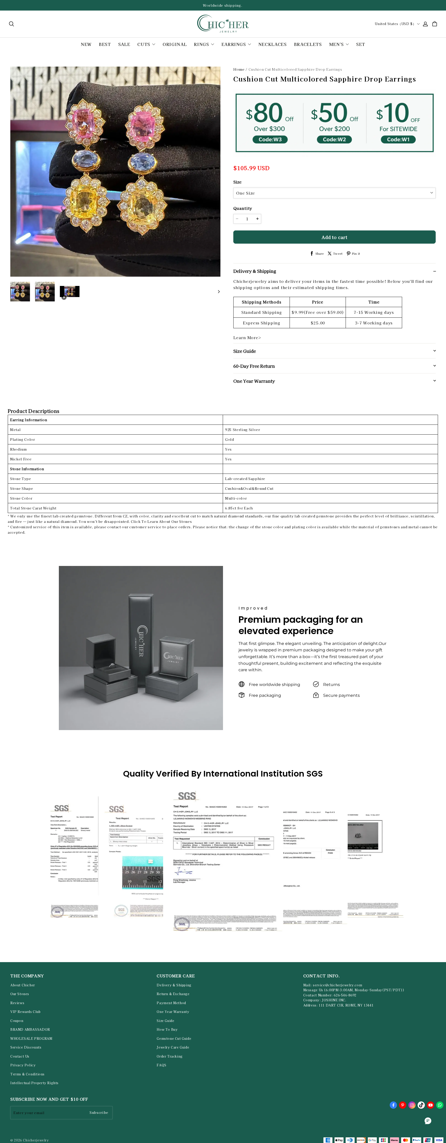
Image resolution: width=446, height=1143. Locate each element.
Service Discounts (25, 1047)
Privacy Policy (23, 1065)
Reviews (17, 1003)
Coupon (16, 1020)
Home (239, 69)
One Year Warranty (173, 1011)
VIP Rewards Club (25, 1011)
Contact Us (19, 1056)
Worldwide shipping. (223, 5)
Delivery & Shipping (174, 985)
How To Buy (167, 1029)
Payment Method (171, 1003)
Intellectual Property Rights (34, 1083)
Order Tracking (170, 1056)
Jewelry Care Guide (173, 1047)
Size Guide (165, 1020)
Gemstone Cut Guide (174, 1038)
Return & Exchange (173, 994)
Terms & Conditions (27, 1074)
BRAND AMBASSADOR (30, 1029)
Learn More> (247, 337)
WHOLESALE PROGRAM (31, 1038)
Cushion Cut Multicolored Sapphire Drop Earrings (295, 69)
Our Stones (19, 994)
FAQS (161, 1065)
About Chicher (22, 985)
